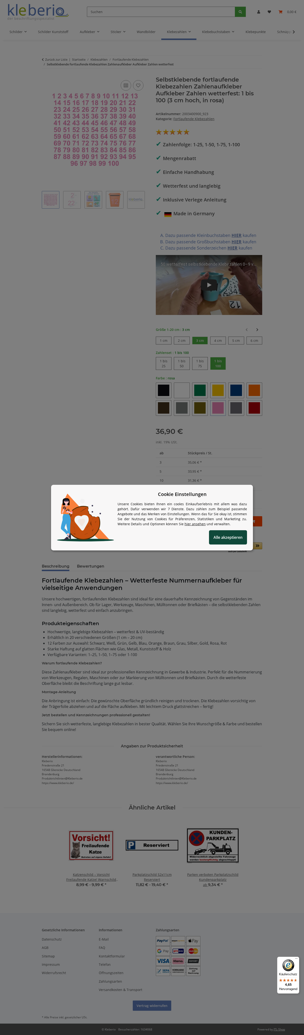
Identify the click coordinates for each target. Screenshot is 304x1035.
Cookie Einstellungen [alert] (182, 494)
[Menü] (296, 959)
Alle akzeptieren (228, 537)
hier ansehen (195, 524)
